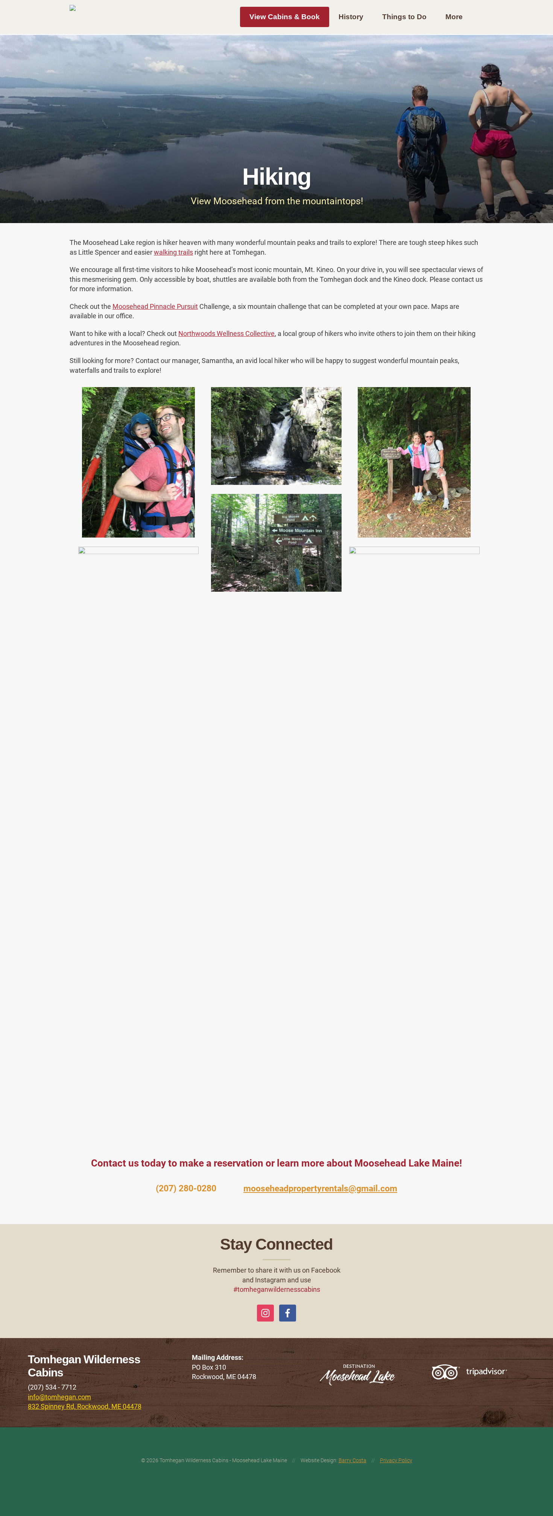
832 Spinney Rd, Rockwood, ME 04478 (84, 1406)
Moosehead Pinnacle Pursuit (155, 306)
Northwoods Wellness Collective (226, 333)
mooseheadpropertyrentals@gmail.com (320, 1188)
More (454, 17)
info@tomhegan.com (59, 1397)
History (351, 17)
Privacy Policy (396, 1460)
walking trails (173, 252)
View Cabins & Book (284, 17)
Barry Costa (352, 1460)
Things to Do (404, 17)
